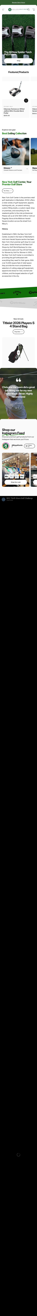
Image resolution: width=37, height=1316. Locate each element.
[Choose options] (26, 100)
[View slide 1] (16, 408)
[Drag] (18, 352)
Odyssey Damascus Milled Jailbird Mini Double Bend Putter (14, 111)
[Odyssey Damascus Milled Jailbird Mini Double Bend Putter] (15, 90)
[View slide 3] (21, 408)
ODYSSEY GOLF (8, 106)
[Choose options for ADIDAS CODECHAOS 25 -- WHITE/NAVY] (17, 476)
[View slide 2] (18, 408)
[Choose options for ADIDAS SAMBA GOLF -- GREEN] (22, 476)
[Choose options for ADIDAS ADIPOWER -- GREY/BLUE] (12, 476)
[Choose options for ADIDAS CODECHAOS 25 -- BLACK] (7, 476)
